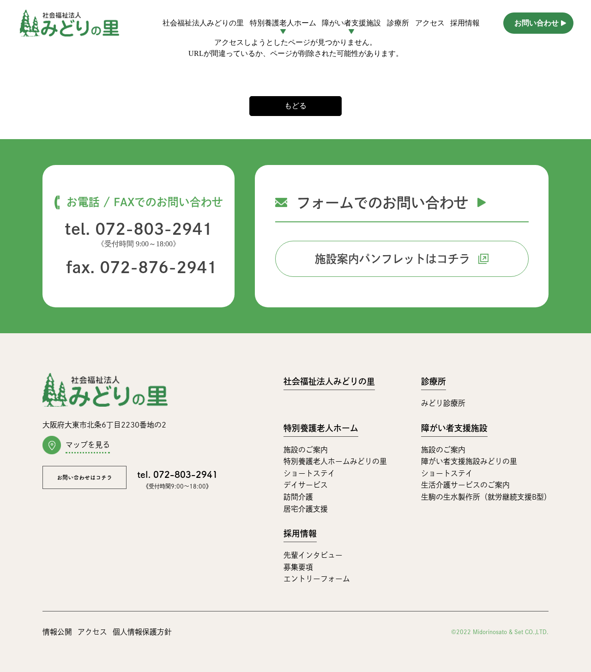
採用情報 (465, 23)
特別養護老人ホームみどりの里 (335, 461)
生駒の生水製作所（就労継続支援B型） (486, 497)
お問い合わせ (536, 23)
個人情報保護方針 (142, 631)
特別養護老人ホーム (320, 428)
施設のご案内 (305, 449)
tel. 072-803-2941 (138, 229)
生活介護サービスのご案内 (465, 485)
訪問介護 (298, 497)
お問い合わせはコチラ (84, 477)
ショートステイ (309, 473)
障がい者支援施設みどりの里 (469, 461)
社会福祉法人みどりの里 (203, 23)
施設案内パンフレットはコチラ (392, 258)
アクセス (430, 23)
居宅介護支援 (305, 509)
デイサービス (305, 485)
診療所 (398, 23)
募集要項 (298, 567)
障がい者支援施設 (454, 428)
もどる (295, 106)
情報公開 (57, 631)
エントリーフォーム (316, 578)
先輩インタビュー (313, 555)
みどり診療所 (443, 403)
